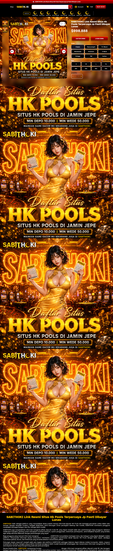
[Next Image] (64, 51)
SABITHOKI (7, 524)
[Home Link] (22, 7)
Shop (12, 7)
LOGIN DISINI (99, 38)
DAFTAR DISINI (80, 38)
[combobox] (50, 7)
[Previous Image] (12, 51)
